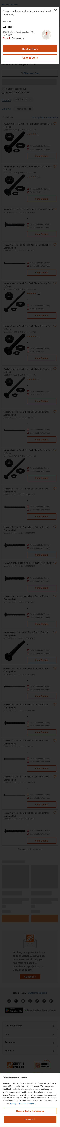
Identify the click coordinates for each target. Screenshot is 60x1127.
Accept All (30, 1119)
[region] (30, 1100)
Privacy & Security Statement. (23, 1103)
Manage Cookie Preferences (30, 1110)
